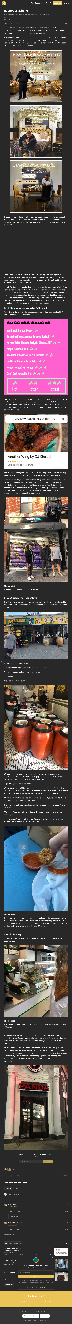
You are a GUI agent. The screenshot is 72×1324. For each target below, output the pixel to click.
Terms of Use (44, 1280)
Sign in (66, 3)
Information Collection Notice (35, 1282)
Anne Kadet (11, 1222)
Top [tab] (6, 1243)
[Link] (1, 308)
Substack (27, 1320)
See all (7, 1284)
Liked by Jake (13, 1206)
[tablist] (11, 1188)
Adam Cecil (11, 1204)
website (21, 312)
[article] (36, 1251)
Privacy (32, 1311)
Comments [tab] (8, 1188)
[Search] (46, 3)
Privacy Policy (49, 1282)
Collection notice (45, 1311)
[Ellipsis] (67, 1204)
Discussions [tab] (17, 1243)
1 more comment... (9, 1234)
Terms (37, 1311)
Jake (5, 17)
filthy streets (16, 1056)
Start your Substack (31, 1316)
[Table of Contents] (2, 662)
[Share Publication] (50, 3)
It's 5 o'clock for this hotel (11, 1250)
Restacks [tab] (15, 1188)
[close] (52, 1258)
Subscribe (57, 3)
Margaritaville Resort (12, 1248)
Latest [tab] (10, 1243)
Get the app (44, 1316)
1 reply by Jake (14, 1216)
